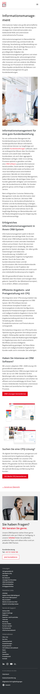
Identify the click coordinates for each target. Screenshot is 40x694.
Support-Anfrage (7, 613)
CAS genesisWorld (7, 571)
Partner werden (7, 626)
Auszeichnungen (7, 643)
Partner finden (6, 624)
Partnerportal (6, 628)
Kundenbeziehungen (17, 149)
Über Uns (5, 637)
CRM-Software (11, 164)
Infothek (4, 593)
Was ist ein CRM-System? (9, 597)
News (4, 650)
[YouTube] (11, 664)
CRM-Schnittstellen (8, 582)
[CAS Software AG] (4, 4)
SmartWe (5, 575)
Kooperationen (6, 646)
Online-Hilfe (6, 611)
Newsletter (5, 654)
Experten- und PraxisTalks (10, 617)
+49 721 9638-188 (11, 552)
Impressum (5, 674)
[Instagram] (7, 664)
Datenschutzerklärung (9, 678)
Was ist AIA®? (6, 600)
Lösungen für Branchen (9, 580)
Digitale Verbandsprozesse (10, 604)
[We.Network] (15, 664)
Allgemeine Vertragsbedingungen (12, 681)
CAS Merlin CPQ (7, 573)
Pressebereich (6, 656)
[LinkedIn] (3, 664)
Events (4, 652)
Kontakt (4, 658)
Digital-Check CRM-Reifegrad (11, 595)
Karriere (4, 639)
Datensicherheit (7, 641)
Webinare (5, 615)
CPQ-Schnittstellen (7, 584)
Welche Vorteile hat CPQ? (9, 602)
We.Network (6, 578)
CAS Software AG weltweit (10, 648)
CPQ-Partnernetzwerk (8, 630)
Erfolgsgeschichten (7, 586)
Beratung (5, 621)
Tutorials (5, 619)
